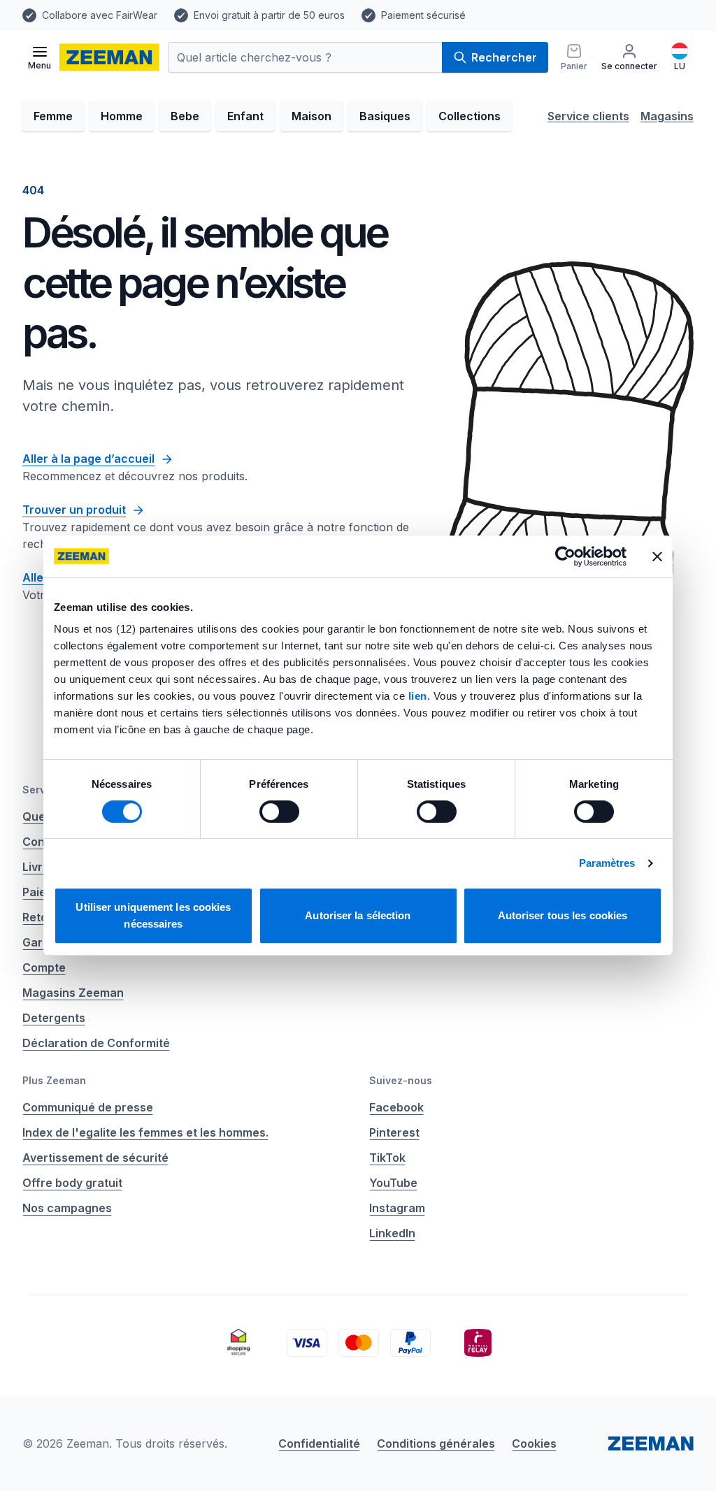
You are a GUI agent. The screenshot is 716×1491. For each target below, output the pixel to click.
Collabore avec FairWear (99, 15)
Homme (122, 116)
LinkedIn (392, 1233)
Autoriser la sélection (357, 915)
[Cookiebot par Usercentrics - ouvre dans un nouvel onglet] (565, 556)
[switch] (279, 811)
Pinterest (394, 1132)
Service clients (588, 116)
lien (417, 696)
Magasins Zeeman (73, 993)
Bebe (185, 116)
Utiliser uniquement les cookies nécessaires (153, 915)
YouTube (393, 1183)
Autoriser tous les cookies (563, 915)
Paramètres (607, 863)
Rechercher (504, 57)
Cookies (534, 1443)
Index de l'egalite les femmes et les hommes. (145, 1132)
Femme (53, 116)
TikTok (387, 1158)
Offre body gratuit (72, 1183)
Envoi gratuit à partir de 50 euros (269, 15)
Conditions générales (436, 1443)
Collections (469, 116)
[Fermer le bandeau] (657, 556)
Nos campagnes (67, 1208)
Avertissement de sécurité (95, 1158)
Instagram (397, 1208)
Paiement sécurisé (423, 15)
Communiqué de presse (87, 1107)
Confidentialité (319, 1443)
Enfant (245, 116)
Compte (44, 967)
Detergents (53, 1018)
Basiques (384, 116)
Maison (311, 116)
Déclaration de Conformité (96, 1043)
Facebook (396, 1107)
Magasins (667, 116)
